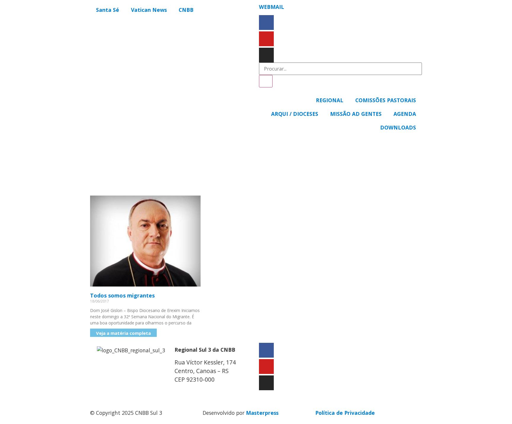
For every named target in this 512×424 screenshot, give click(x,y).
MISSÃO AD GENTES (356, 113)
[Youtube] (266, 38)
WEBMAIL (271, 6)
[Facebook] (266, 22)
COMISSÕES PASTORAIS (385, 100)
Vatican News (149, 9)
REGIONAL (329, 100)
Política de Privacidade (345, 412)
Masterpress (262, 412)
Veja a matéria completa (123, 333)
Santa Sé (107, 9)
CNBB (186, 9)
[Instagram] (266, 55)
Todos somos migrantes (122, 295)
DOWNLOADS (398, 127)
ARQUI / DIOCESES (294, 113)
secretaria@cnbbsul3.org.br (210, 391)
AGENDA (404, 113)
